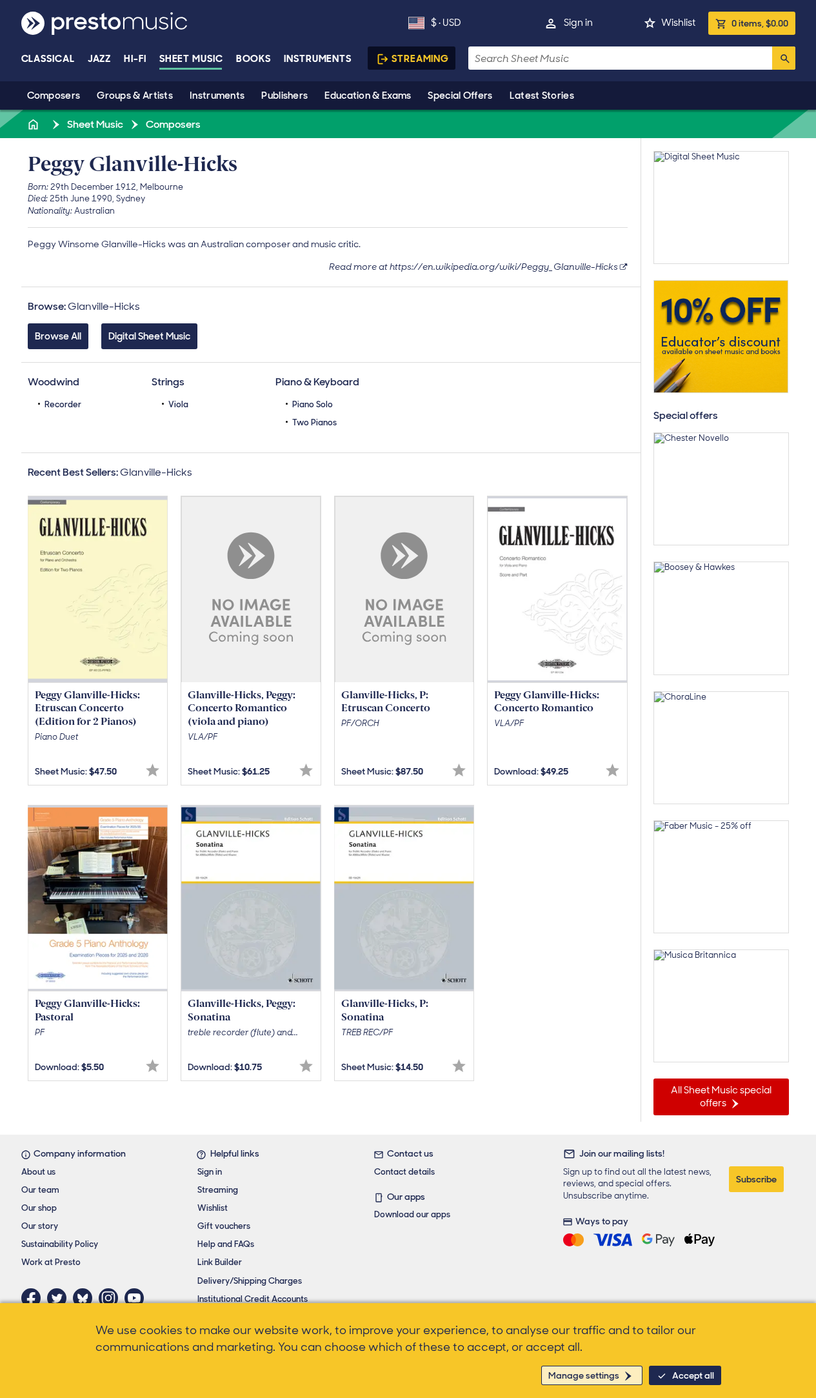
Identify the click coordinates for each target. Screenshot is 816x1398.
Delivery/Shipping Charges (249, 1280)
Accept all (693, 1375)
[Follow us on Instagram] (111, 1298)
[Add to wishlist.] (152, 770)
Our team (40, 1189)
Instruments (217, 95)
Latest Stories (542, 95)
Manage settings (583, 1375)
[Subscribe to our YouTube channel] (137, 1298)
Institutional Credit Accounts (252, 1298)
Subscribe (756, 1179)
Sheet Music (191, 58)
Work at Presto (51, 1262)
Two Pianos (314, 422)
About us (38, 1171)
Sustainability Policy (59, 1244)
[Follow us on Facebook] (34, 1298)
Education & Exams (367, 95)
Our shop (39, 1207)
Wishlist (678, 22)
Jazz (100, 58)
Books (254, 58)
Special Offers (460, 95)
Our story (39, 1226)
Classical (48, 58)
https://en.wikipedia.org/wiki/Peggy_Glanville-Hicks (504, 266)
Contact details (404, 1171)
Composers (54, 95)
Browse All (58, 336)
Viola (178, 404)
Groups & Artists (135, 95)
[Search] (783, 58)
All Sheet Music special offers (721, 1096)
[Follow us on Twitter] (60, 1298)
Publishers (284, 95)
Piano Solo (312, 404)
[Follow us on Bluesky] (86, 1298)
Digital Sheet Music (149, 336)
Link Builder (219, 1262)
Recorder (63, 404)
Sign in (578, 22)
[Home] (35, 124)
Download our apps (412, 1214)
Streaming (420, 58)
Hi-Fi (135, 58)
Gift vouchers (223, 1226)
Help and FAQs (225, 1244)
